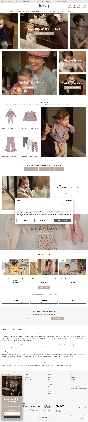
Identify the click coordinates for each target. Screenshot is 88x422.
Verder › (12, 417)
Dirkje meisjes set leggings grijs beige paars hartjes (29, 157)
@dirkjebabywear (47, 296)
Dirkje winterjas (69, 336)
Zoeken (22, 6)
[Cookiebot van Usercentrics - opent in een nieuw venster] (66, 201)
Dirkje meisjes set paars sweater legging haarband (9, 129)
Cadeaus (63, 11)
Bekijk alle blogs (44, 287)
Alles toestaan (62, 220)
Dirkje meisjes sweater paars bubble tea (29, 129)
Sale (58, 11)
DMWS (47, 417)
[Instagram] (82, 407)
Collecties (70, 11)
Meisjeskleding (50, 384)
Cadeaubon (59, 169)
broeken (37, 338)
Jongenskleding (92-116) (37, 11)
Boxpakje (49, 393)
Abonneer (58, 318)
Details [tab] (44, 204)
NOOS (15, 11)
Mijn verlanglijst (28, 380)
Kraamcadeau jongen (31, 169)
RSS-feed (51, 417)
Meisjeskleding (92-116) (50, 11)
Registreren (27, 377)
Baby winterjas (50, 396)
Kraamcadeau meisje (46, 169)
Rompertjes (50, 391)
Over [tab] (63, 204)
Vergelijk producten (28, 382)
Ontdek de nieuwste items (78, 104)
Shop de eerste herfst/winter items (44, 33)
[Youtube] (85, 407)
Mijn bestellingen (28, 379)
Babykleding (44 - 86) (24, 11)
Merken (76, 11)
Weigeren (25, 220)
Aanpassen (43, 220)
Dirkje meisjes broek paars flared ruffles (10, 156)
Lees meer (15, 282)
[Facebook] (79, 407)
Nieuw (11, 11)
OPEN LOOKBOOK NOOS (44, 233)
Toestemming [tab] (25, 204)
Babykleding (50, 380)
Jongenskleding (51, 382)
